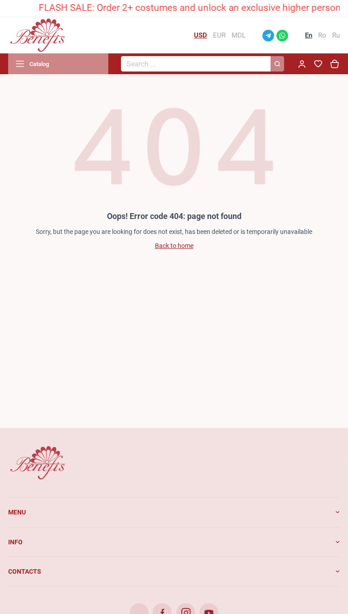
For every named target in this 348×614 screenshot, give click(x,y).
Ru (336, 35)
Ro (322, 35)
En (308, 35)
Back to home (174, 245)
